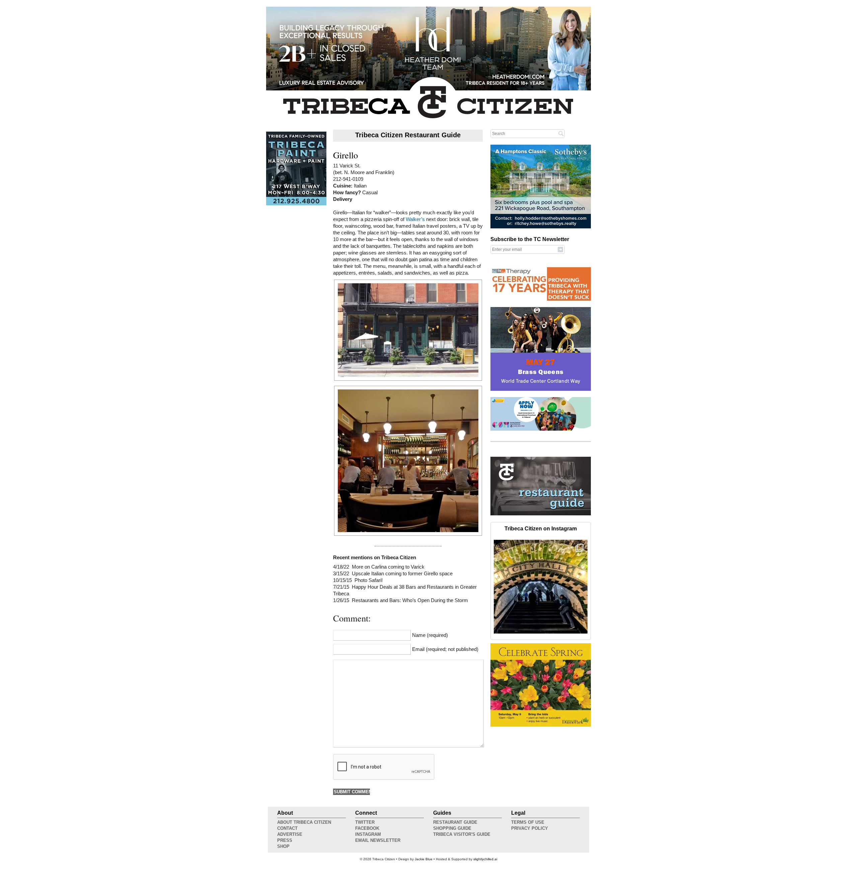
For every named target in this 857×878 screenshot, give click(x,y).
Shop (283, 846)
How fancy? (347, 192)
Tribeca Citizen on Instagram (540, 528)
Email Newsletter (377, 840)
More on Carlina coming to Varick (388, 567)
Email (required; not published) (445, 649)
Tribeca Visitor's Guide (461, 834)
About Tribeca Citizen (304, 822)
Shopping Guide (452, 828)
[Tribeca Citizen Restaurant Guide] (540, 514)
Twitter (365, 822)
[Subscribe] (560, 249)
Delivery (342, 199)
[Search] (561, 133)
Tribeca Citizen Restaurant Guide (408, 135)
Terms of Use (527, 822)
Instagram (368, 834)
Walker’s (415, 219)
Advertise (289, 834)
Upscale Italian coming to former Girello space (402, 573)
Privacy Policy (529, 828)
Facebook (367, 828)
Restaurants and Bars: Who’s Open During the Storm (410, 600)
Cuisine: (343, 186)
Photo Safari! (369, 580)
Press (284, 840)
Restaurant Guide (455, 822)
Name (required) (430, 635)
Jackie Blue (424, 859)
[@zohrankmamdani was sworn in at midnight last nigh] (541, 587)
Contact (287, 828)
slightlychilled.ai (485, 859)
